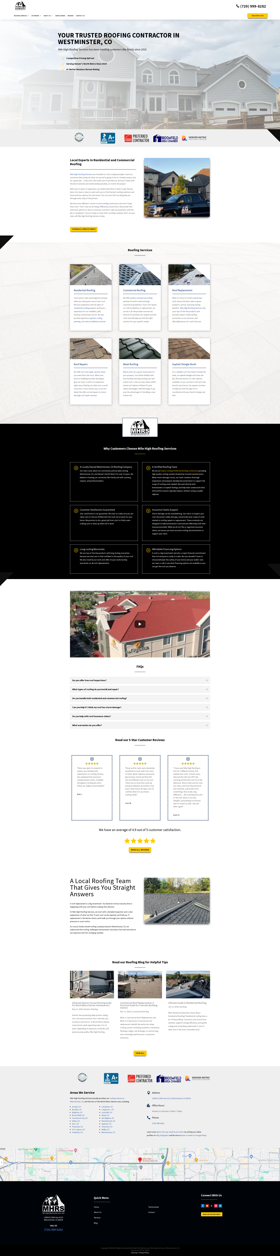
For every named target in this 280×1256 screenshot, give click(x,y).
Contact (151, 1212)
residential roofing (81, 308)
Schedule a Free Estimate (84, 229)
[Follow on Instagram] (216, 1206)
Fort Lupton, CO (78, 1129)
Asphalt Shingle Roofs (184, 364)
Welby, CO (105, 1129)
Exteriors (35, 16)
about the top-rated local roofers (170, 1132)
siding (99, 318)
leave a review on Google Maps (193, 1135)
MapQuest (164, 1135)
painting (77, 321)
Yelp (157, 1135)
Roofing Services (20, 16)
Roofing (183, 1006)
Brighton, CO (77, 1112)
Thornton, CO (107, 1126)
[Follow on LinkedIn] (220, 1206)
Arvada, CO (76, 1106)
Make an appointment (212, 1214)
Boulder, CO (76, 1109)
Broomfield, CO (78, 1115)
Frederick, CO (77, 1132)
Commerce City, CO (80, 1118)
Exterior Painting (91, 1009)
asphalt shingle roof (187, 375)
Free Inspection (257, 16)
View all (140, 1053)
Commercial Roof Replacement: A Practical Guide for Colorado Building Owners (138, 1005)
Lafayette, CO (107, 1106)
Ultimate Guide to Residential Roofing (187, 1002)
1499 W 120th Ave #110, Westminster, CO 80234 (171, 1098)
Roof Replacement (182, 290)
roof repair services (93, 372)
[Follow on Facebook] (203, 1206)
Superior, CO (106, 1124)
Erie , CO (75, 1124)
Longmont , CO (108, 1109)
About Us (47, 16)
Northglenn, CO (108, 1118)
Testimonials (153, 1207)
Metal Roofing (130, 364)
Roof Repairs (81, 364)
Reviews (71, 16)
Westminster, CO (108, 1132)
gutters (93, 318)
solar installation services (95, 321)
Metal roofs (128, 372)
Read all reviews (140, 849)
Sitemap (134, 1253)
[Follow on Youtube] (207, 1206)
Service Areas (60, 16)
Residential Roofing (84, 290)
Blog (96, 1223)
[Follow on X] (211, 1206)
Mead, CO (105, 1115)
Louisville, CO (107, 1112)
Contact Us (80, 16)
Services (97, 1217)
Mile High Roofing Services (81, 174)
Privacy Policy (144, 1253)
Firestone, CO (77, 1126)
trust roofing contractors (108, 203)
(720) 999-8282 (252, 6)
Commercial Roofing (134, 290)
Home (96, 1207)
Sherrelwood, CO (108, 1121)
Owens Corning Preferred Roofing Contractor (179, 470)
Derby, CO (76, 1121)
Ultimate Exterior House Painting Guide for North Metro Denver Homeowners (91, 1004)
